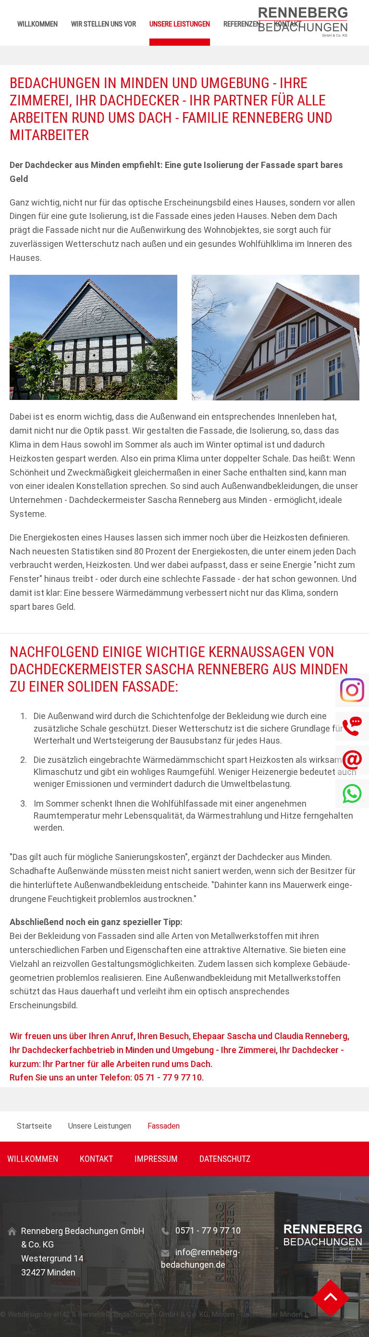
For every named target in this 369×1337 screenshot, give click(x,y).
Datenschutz (224, 1159)
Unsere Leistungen (179, 24)
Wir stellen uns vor (103, 24)
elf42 (61, 1314)
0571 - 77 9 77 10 (208, 1230)
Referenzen (241, 24)
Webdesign (25, 1314)
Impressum (156, 1159)
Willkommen (37, 24)
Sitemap (321, 1314)
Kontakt (96, 1159)
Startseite (34, 1126)
